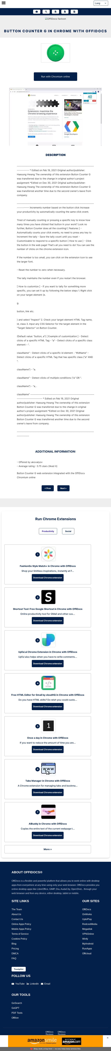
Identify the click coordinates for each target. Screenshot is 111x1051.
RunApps (87, 948)
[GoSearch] (46, 12)
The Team (17, 909)
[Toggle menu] (3, 3)
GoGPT (15, 1008)
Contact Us (17, 919)
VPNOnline (88, 934)
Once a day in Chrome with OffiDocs (47, 737)
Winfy (85, 939)
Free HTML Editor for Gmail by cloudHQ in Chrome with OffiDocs (47, 694)
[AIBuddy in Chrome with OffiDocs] (49, 818)
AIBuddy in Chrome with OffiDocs (48, 823)
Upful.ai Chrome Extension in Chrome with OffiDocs (47, 651)
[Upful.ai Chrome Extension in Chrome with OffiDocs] (49, 646)
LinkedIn (34, 984)
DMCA (15, 953)
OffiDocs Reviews (49, 1033)
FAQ (14, 958)
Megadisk (87, 929)
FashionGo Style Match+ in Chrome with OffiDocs (48, 566)
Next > (63, 488)
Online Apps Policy (21, 924)
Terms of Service (20, 934)
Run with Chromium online (55, 76)
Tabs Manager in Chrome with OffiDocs (47, 780)
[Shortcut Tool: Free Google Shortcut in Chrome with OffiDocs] (49, 603)
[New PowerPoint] (74, 12)
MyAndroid (87, 943)
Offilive (15, 1018)
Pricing (15, 948)
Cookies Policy (19, 939)
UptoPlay (87, 919)
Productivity (48, 531)
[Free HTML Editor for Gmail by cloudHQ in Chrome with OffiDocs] (49, 689)
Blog (14, 943)
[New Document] (55, 12)
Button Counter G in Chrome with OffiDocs (55, 31)
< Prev (48, 488)
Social (68, 531)
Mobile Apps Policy (21, 929)
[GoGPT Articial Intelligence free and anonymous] (36, 12)
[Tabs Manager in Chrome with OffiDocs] (49, 775)
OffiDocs (86, 909)
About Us (16, 914)
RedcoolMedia (89, 924)
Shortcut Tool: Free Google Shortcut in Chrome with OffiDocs (47, 609)
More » (48, 849)
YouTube (20, 984)
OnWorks (87, 914)
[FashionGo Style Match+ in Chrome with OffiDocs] (49, 560)
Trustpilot (18, 969)
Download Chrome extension (47, 577)
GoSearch (17, 1003)
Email (47, 984)
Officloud (86, 953)
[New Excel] (65, 12)
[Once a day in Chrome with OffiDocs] (49, 732)
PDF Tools (17, 1013)
